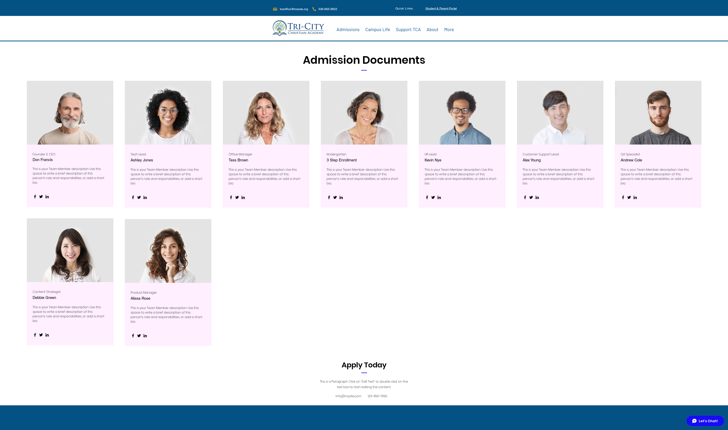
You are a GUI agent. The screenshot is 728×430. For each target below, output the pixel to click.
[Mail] (275, 9)
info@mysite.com (348, 396)
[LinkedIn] (47, 196)
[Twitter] (41, 196)
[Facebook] (35, 196)
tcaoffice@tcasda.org (294, 9)
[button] (348, 28)
